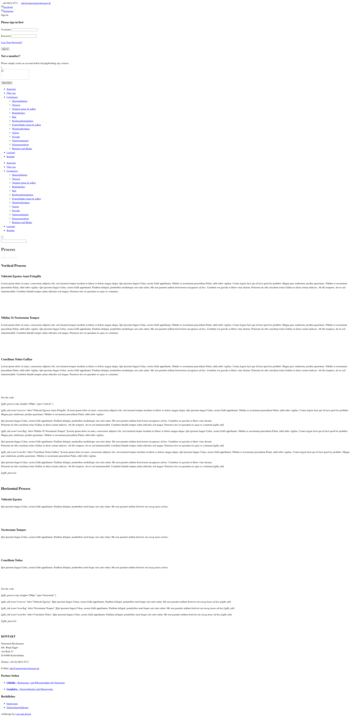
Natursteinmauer (20, 140)
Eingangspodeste (20, 144)
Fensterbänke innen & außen (26, 124)
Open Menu (6, 83)
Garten (15, 132)
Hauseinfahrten (19, 101)
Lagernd (11, 152)
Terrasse (16, 104)
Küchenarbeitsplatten (22, 120)
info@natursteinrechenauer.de (36, 3)
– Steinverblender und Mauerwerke (30, 689)
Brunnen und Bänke (22, 148)
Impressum (12, 703)
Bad (14, 116)
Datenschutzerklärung (17, 707)
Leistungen (12, 97)
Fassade (16, 136)
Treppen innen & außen (24, 108)
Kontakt (10, 156)
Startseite (11, 89)
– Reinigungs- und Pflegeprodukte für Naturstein (36, 682)
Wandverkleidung (21, 128)
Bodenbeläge (18, 112)
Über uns (11, 93)
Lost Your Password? (11, 42)
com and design (23, 713)
